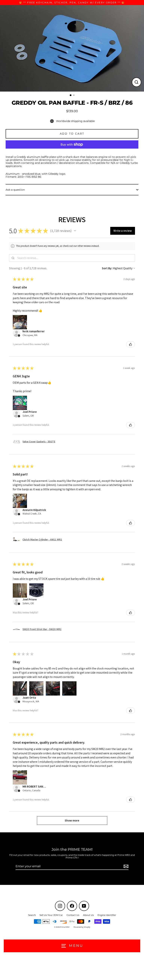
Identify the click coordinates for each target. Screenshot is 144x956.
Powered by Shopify (82, 927)
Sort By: (107, 268)
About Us (88, 915)
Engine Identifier (107, 915)
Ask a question (15, 189)
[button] (75, 231)
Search (32, 915)
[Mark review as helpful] (130, 344)
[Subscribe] (125, 866)
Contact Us (73, 915)
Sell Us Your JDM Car (51, 915)
